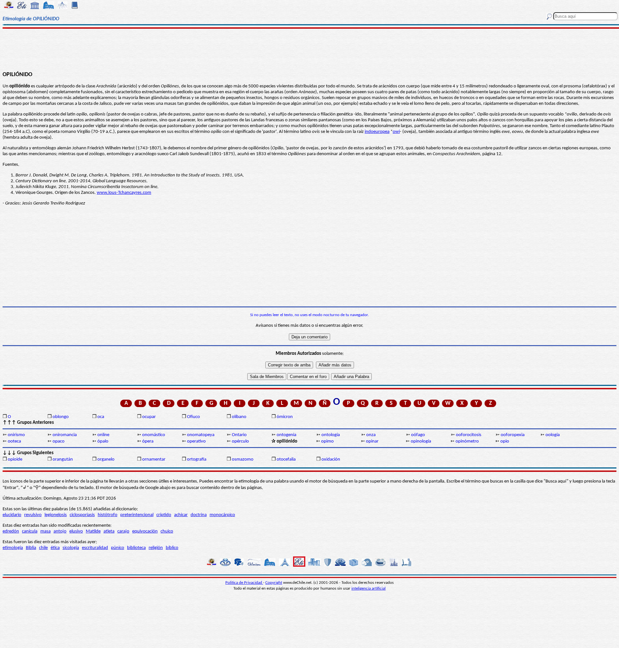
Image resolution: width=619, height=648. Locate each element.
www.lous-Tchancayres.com (124, 192)
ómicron (285, 416)
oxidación (330, 459)
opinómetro (467, 441)
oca (100, 416)
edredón (11, 531)
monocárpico (222, 515)
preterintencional (136, 515)
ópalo (102, 441)
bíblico (172, 547)
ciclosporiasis (82, 515)
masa (45, 531)
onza (371, 435)
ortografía (196, 459)
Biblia (31, 547)
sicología (71, 547)
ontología (330, 435)
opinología (421, 441)
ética (55, 547)
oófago (418, 435)
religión (156, 547)
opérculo (240, 441)
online (103, 435)
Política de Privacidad (244, 583)
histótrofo (107, 515)
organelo (105, 459)
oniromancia (65, 435)
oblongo (61, 416)
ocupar (149, 416)
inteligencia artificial (368, 588)
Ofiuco (193, 416)
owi (396, 131)
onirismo (16, 435)
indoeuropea (377, 131)
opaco (58, 441)
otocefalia (286, 459)
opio (504, 441)
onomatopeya (200, 435)
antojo (60, 531)
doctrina (199, 515)
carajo (123, 531)
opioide (15, 459)
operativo (196, 441)
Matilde (93, 531)
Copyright (273, 583)
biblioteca (136, 547)
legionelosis (55, 515)
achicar (181, 515)
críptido (163, 515)
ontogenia (286, 435)
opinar (372, 441)
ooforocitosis (468, 435)
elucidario (12, 515)
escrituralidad (95, 547)
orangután (63, 459)
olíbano (239, 416)
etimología (13, 547)
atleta (108, 531)
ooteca (14, 441)
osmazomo (242, 459)
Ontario (239, 435)
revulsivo (33, 515)
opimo (327, 441)
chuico (167, 531)
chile (43, 547)
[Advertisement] (309, 49)
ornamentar (153, 459)
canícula (29, 531)
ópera (147, 441)
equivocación (145, 531)
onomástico (153, 435)
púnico (117, 547)
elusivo (76, 531)
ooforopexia (513, 435)
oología (552, 435)
